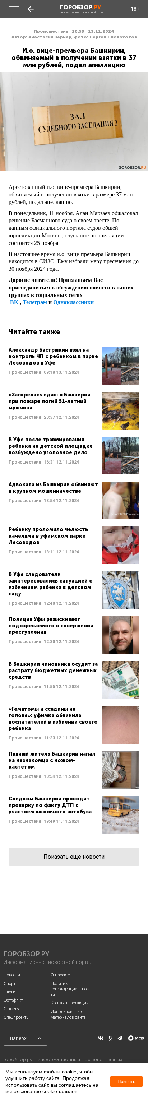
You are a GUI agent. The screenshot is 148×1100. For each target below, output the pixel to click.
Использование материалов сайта (68, 1014)
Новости (12, 975)
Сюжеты (12, 1008)
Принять (126, 1081)
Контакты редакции (70, 1003)
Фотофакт (13, 1000)
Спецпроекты (16, 1017)
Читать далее (74, 366)
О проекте (60, 975)
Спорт (9, 983)
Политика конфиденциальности (70, 989)
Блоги (9, 991)
